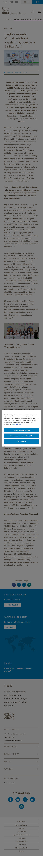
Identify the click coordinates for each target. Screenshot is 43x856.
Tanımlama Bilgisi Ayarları (21, 430)
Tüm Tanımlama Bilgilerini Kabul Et (21, 436)
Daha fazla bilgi (16, 424)
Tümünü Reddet (21, 441)
